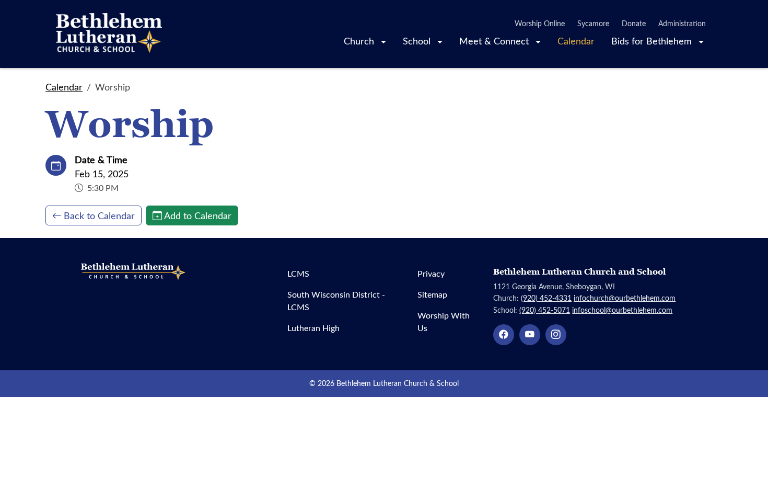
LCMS (298, 273)
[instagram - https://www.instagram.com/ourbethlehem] (555, 334)
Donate (634, 23)
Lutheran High (313, 327)
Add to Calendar (197, 215)
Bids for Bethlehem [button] (652, 41)
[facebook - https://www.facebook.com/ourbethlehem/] (503, 334)
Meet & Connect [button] (495, 41)
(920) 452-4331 (546, 298)
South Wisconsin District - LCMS (336, 300)
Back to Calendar (99, 215)
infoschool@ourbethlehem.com (622, 310)
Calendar (576, 41)
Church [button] (360, 41)
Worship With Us (443, 321)
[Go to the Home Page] (109, 34)
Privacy (431, 273)
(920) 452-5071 (544, 310)
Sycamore (593, 23)
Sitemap (432, 294)
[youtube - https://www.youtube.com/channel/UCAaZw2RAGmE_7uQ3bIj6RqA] (529, 334)
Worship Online (540, 23)
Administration (682, 23)
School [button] (418, 41)
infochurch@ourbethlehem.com (625, 298)
